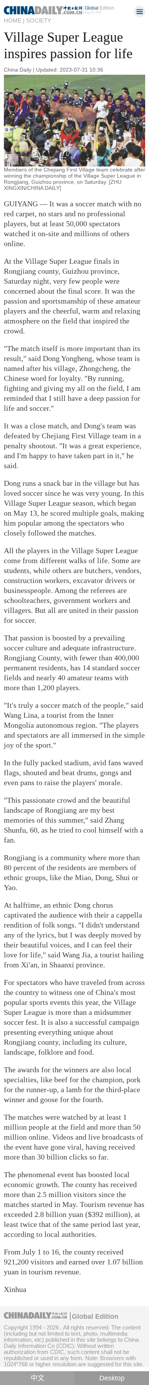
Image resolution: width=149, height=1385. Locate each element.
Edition (99, 8)
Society (38, 20)
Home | (14, 20)
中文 (37, 1378)
